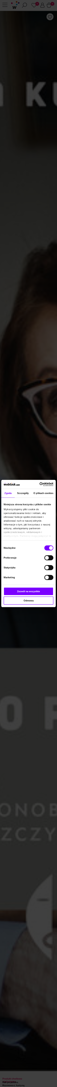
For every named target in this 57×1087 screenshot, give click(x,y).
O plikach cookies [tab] (43, 493)
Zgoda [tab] (8, 493)
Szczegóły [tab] (23, 493)
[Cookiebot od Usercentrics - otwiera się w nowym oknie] (40, 484)
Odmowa (29, 600)
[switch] (48, 557)
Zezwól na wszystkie (28, 591)
